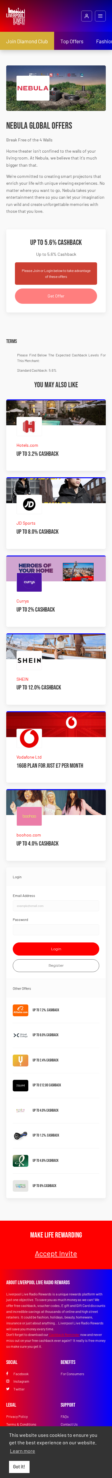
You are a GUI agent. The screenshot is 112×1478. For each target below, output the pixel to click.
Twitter (19, 1389)
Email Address (24, 895)
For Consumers (72, 1373)
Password (20, 919)
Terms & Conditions (21, 1424)
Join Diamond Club (27, 41)
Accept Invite (56, 1253)
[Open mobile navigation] (100, 16)
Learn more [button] (22, 1451)
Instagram (21, 1381)
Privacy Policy (17, 1416)
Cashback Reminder (64, 1334)
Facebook (21, 1373)
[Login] (86, 16)
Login (56, 949)
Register (56, 965)
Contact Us (69, 1424)
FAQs (65, 1416)
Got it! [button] (19, 1466)
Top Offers (71, 41)
